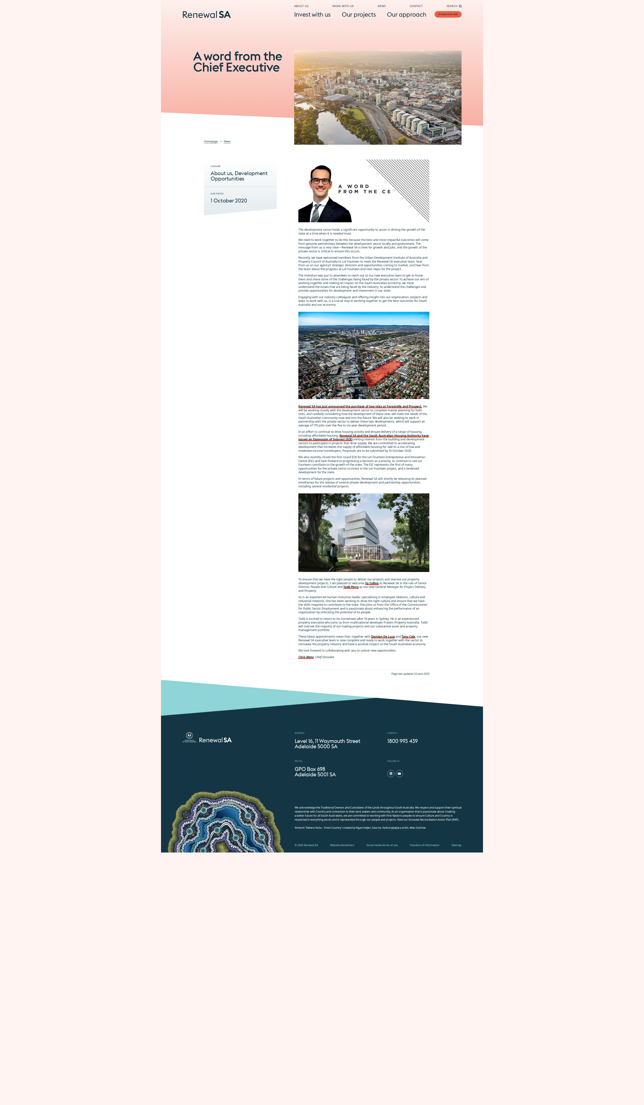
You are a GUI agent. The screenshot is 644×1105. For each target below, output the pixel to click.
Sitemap (456, 845)
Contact (416, 6)
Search (452, 6)
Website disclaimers (342, 845)
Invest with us (312, 14)
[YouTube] (399, 773)
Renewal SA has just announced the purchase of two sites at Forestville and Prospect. (360, 406)
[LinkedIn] (390, 773)
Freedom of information (424, 845)
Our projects (359, 14)
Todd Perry (351, 587)
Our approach (406, 14)
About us (301, 6)
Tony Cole (408, 636)
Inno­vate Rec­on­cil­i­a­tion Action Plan (430, 819)
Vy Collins (372, 583)
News (382, 6)
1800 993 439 (402, 741)
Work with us (343, 6)
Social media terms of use (382, 845)
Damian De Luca (383, 636)
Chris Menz (305, 657)
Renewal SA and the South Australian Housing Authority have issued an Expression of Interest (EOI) (363, 437)
